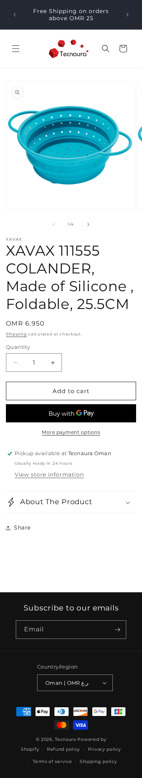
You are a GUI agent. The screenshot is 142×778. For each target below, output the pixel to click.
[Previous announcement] (14, 14)
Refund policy (63, 749)
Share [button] (22, 527)
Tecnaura (65, 739)
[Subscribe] (117, 629)
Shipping (16, 334)
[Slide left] (53, 224)
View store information (49, 474)
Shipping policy (98, 761)
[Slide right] (88, 224)
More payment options (71, 432)
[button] (15, 48)
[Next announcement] (127, 14)
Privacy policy (104, 749)
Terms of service (52, 761)
